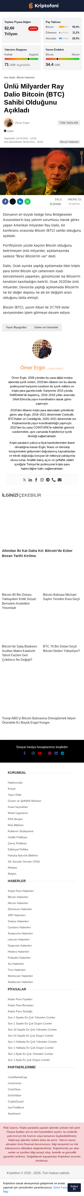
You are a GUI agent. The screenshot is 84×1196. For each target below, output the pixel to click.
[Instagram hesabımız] (22, 1189)
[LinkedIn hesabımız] (52, 1189)
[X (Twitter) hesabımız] (15, 1189)
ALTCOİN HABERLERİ (19, 48)
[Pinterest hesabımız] (44, 1189)
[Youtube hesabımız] (30, 1189)
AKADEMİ (12, 56)
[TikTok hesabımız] (37, 1189)
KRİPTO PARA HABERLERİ (22, 32)
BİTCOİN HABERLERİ (19, 40)
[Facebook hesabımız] (8, 1189)
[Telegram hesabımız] (59, 1189)
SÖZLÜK (11, 63)
